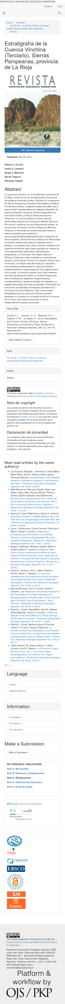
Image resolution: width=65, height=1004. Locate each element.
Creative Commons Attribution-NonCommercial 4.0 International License (32, 395)
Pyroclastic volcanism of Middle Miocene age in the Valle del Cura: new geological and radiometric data (35, 518)
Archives (20, 22)
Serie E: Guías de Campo (19, 786)
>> (11, 664)
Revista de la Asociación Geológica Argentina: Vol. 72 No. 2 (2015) (34, 542)
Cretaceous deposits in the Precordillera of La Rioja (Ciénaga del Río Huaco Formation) (34, 615)
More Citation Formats (20, 339)
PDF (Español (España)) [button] (32, 150)
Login (60, 6)
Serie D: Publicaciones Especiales (24, 782)
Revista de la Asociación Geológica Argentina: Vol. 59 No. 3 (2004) (33, 605)
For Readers (15, 717)
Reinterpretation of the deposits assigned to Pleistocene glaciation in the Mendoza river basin (35, 480)
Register (48, 6)
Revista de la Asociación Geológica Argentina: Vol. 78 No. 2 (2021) (33, 485)
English (12, 684)
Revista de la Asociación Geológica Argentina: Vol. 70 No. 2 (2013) (34, 584)
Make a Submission (18, 752)
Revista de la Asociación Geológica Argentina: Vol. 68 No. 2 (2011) (35, 659)
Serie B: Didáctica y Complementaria (25, 773)
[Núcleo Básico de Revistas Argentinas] (14, 840)
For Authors (15, 723)
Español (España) (17, 690)
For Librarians (16, 729)
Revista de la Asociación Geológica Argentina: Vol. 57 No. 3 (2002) (35, 564)
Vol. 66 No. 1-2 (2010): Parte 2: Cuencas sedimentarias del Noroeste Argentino (28, 27)
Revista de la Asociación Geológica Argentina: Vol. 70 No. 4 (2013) (35, 639)
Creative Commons (29, 416)
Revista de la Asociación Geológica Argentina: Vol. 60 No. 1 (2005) (35, 620)
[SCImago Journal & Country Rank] (24, 803)
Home (10, 22)
